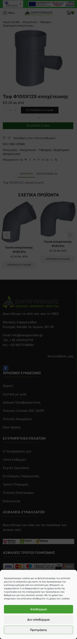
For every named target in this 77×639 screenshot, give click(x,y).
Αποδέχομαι (38, 609)
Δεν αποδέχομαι (38, 619)
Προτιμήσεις (38, 630)
